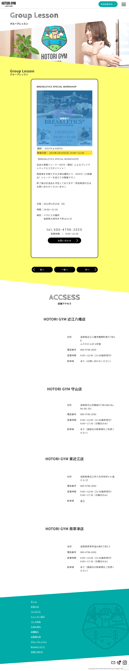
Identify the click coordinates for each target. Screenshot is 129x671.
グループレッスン (39, 641)
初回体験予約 (107, 4)
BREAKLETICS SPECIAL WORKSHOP (57, 86)
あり (82, 500)
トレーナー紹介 (38, 616)
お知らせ (35, 606)
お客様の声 (36, 636)
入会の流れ (36, 626)
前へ (42, 269)
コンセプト (36, 611)
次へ (87, 269)
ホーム (34, 601)
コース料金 (36, 621)
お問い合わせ (64, 240)
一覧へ (64, 269)
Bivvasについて (38, 646)
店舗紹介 (35, 631)
